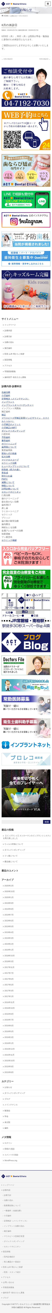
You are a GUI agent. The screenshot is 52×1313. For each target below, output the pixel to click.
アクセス (6, 1277)
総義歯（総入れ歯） (11, 469)
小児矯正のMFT (9, 428)
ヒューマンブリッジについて (15, 466)
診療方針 (7, 1195)
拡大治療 (6, 456)
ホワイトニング (9, 444)
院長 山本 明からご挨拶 (13, 1267)
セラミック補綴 (9, 540)
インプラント (8, 402)
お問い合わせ (8, 1282)
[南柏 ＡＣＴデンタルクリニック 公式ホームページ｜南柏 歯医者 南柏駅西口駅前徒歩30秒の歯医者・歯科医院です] (13, 3)
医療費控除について (12, 1205)
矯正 (4, 415)
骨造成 (5, 473)
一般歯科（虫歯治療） (13, 1211)
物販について (8, 485)
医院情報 (6, 1252)
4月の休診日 (7, 59)
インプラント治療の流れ (14, 1226)
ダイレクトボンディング (13, 431)
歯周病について (9, 447)
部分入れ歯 (7, 476)
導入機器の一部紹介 (12, 1262)
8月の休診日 (44, 59)
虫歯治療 (6, 392)
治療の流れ (8, 1200)
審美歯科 (6, 440)
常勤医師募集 (8, 1287)
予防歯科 (6, 437)
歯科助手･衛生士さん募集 (13, 1293)
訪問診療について (10, 489)
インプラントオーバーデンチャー (18, 405)
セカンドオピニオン (11, 492)
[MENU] (48, 4)
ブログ (6, 1298)
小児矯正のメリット (11, 424)
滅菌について (8, 482)
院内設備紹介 (9, 1257)
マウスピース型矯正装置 (14, 1236)
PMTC (5, 479)
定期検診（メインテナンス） (15, 399)
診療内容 (6, 1190)
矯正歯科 (7, 1231)
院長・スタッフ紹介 (12, 1272)
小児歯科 (6, 395)
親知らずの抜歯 (9, 453)
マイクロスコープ (10, 460)
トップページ (8, 1185)
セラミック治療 (9, 463)
